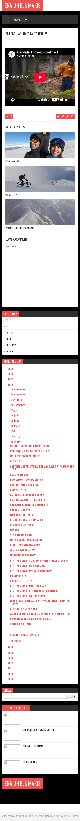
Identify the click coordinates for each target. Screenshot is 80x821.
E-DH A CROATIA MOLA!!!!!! (25, 545)
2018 (11, 374)
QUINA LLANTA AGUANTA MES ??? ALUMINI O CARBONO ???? (40, 602)
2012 (11, 663)
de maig (15, 426)
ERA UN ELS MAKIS (22, 5)
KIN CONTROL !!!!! (20, 510)
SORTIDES (10, 332)
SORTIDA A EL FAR (20, 624)
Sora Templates (25, 816)
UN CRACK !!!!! (18, 576)
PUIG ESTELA (11, 194)
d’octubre (17, 399)
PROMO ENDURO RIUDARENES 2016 (29, 446)
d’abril (15, 431)
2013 (11, 658)
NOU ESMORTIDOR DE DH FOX (26, 479)
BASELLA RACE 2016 (21, 515)
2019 (11, 369)
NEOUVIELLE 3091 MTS (33, 746)
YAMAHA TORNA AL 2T (22, 550)
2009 (11, 679)
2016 (11, 384)
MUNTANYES (11, 345)
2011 (10, 668)
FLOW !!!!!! (15, 461)
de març (16, 436)
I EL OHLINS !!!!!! (19, 474)
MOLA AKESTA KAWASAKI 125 (26, 540)
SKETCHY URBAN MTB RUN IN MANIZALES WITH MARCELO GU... (42, 467)
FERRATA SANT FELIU (22, 525)
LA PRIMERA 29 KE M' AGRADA (27, 495)
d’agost (15, 410)
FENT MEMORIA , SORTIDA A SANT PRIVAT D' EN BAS (39, 560)
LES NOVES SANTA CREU (23, 609)
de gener (16, 641)
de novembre (18, 394)
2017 (11, 379)
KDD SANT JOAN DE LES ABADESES (29, 505)
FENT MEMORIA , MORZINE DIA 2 (28, 586)
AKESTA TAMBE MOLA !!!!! (24, 484)
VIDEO (9, 116)
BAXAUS (14, 530)
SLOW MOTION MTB (21, 535)
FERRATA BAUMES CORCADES (26, 520)
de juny (15, 420)
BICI (7, 326)
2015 (11, 647)
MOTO (9, 339)
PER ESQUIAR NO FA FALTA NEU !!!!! (30, 451)
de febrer (16, 441)
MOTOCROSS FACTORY (23, 555)
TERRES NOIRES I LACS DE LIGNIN (20, 228)
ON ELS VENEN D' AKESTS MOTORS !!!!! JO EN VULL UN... (41, 614)
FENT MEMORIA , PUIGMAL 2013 (27, 565)
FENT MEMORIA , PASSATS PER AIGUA (31, 570)
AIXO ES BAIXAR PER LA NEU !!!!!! (28, 500)
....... (12, 629)
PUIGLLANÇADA (12, 161)
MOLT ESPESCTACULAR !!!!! (25, 456)
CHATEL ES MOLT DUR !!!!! (24, 634)
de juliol (16, 415)
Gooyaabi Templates (66, 816)
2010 (11, 673)
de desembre (18, 389)
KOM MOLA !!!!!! (18, 490)
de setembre (18, 405)
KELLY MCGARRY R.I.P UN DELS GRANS (31, 619)
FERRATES (10, 351)
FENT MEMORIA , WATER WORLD (28, 596)
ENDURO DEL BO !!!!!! (21, 581)
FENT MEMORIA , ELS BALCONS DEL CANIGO (34, 591)
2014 (11, 653)
